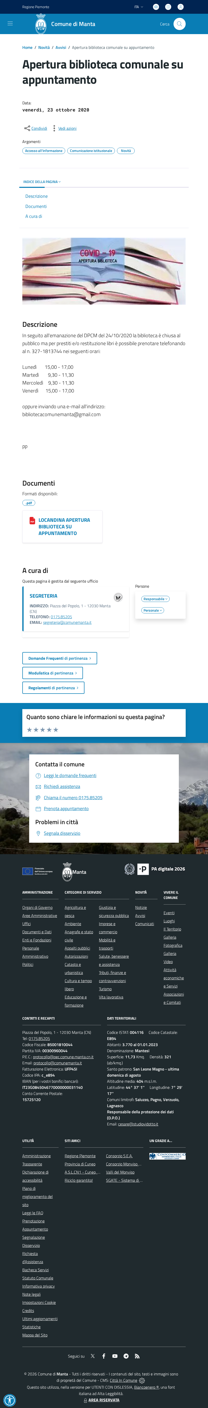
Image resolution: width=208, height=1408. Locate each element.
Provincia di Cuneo (80, 1164)
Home (27, 47)
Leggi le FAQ (32, 1213)
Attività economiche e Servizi (174, 978)
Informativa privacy (38, 1286)
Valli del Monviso (120, 1172)
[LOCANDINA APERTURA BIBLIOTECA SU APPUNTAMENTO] (32, 520)
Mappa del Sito (34, 1335)
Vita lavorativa (111, 997)
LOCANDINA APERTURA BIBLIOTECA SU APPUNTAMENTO (64, 526)
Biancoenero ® (146, 1387)
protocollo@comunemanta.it (57, 1063)
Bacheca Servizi (35, 1270)
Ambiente (73, 924)
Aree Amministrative (39, 915)
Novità (44, 47)
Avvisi (61, 47)
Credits (28, 1310)
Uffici (26, 924)
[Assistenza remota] (141, 1380)
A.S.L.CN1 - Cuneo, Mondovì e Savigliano (99, 1172)
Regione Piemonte (35, 6)
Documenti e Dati (36, 932)
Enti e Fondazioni (36, 940)
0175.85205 (61, 617)
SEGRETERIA (43, 596)
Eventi (169, 913)
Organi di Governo (37, 907)
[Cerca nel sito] (180, 24)
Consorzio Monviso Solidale (129, 1164)
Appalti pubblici (77, 948)
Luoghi (169, 921)
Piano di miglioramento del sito (37, 1196)
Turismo (105, 989)
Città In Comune (123, 1380)
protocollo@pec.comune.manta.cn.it (63, 1057)
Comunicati (144, 924)
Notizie (141, 907)
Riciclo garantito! (79, 1180)
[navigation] (10, 23)
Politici (27, 964)
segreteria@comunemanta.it (67, 622)
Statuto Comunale (37, 1278)
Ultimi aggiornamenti (40, 1319)
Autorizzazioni (76, 956)
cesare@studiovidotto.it (138, 1124)
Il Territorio (172, 929)
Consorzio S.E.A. (119, 1156)
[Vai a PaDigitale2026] (155, 868)
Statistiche (31, 1327)
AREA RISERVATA (104, 1400)
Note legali (31, 1294)
